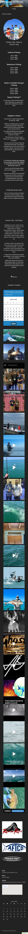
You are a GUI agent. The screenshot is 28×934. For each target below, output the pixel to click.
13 (16, 311)
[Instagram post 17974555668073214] (14, 401)
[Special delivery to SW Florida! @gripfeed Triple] (14, 621)
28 (19, 316)
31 (7, 319)
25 (10, 316)
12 (13, 311)
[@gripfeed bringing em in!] (14, 710)
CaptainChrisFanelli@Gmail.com (9, 872)
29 (22, 316)
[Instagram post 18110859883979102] (14, 379)
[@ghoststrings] (14, 643)
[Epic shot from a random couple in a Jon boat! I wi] (14, 577)
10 (7, 311)
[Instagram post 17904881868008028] (14, 687)
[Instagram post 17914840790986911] (14, 665)
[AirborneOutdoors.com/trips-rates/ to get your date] (14, 754)
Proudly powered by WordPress (9, 930)
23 (5, 316)
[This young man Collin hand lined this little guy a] (14, 798)
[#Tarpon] (14, 555)
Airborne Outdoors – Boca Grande (13, 291)
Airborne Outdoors (13, 2)
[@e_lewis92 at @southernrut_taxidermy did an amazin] (14, 533)
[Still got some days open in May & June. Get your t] (14, 732)
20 (16, 314)
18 (10, 314)
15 (22, 311)
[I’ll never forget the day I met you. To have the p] (14, 489)
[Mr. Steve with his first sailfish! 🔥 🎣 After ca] (14, 445)
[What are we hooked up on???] (14, 423)
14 (19, 311)
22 (22, 314)
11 (10, 311)
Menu (14, 8)
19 (13, 314)
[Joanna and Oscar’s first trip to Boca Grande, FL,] (14, 511)
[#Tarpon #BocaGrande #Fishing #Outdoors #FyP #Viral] (14, 776)
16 (5, 314)
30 (5, 319)
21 (19, 314)
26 (13, 316)
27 (16, 316)
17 (7, 314)
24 (7, 316)
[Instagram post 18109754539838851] (14, 467)
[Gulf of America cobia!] (14, 599)
